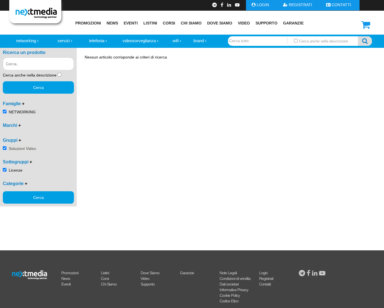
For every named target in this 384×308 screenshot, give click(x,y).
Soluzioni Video (22, 148)
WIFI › (177, 40)
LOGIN (263, 5)
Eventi (131, 23)
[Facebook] (222, 5)
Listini (150, 23)
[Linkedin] (229, 5)
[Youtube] (237, 5)
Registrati (266, 278)
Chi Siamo (191, 23)
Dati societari (229, 284)
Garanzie (293, 23)
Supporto (266, 23)
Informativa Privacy (234, 289)
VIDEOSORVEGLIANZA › (140, 40)
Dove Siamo (219, 23)
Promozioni (88, 23)
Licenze (15, 170)
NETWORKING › (27, 40)
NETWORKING (22, 112)
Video (244, 23)
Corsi (169, 23)
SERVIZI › (65, 40)
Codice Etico (229, 301)
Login (263, 273)
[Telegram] (215, 5)
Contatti (265, 284)
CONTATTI (341, 5)
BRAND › (199, 40)
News (112, 23)
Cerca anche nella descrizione (323, 41)
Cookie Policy (230, 295)
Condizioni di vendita (235, 278)
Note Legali (228, 273)
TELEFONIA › (98, 40)
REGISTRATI (300, 5)
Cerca (38, 87)
